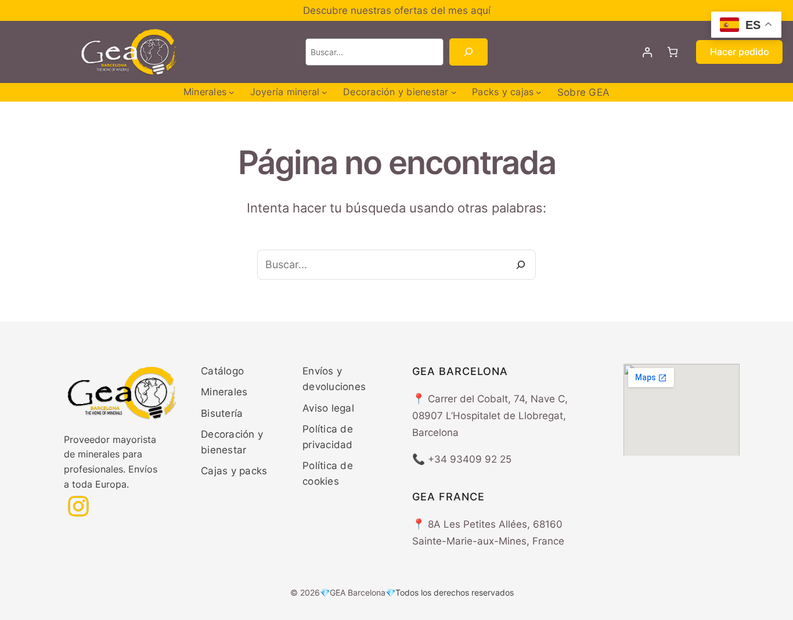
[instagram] (78, 506)
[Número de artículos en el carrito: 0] (672, 52)
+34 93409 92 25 (469, 459)
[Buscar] (468, 52)
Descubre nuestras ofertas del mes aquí (397, 10)
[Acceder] (647, 51)
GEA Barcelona (357, 592)
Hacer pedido (739, 51)
